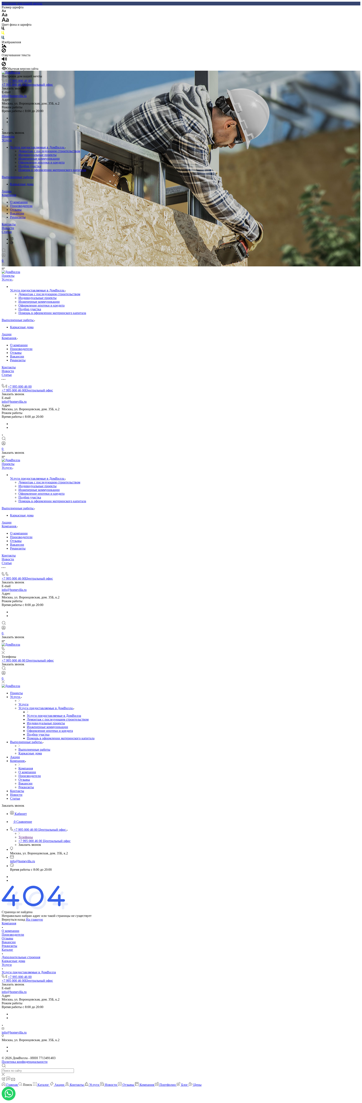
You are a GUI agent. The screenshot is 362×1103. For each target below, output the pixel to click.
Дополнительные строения (21, 957)
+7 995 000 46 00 (20, 81)
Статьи (7, 232)
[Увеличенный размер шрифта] (5, 21)
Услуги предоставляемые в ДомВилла (37, 147)
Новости (8, 228)
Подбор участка (29, 166)
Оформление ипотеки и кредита (41, 162)
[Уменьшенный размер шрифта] (4, 11)
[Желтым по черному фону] (3, 34)
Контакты (9, 224)
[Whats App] (11, 243)
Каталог (7, 949)
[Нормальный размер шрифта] (4, 15)
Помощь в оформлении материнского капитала (52, 170)
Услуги (7, 140)
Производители (21, 206)
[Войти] (3, 256)
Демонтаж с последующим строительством (49, 151)
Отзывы (16, 209)
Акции (7, 191)
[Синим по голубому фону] (3, 38)
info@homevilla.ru (14, 96)
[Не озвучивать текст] (4, 65)
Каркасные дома (22, 184)
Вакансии (17, 213)
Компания (9, 195)
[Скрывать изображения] (4, 51)
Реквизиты (18, 217)
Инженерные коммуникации (39, 158)
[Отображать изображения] (4, 46)
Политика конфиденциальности (25, 1061)
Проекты (8, 136)
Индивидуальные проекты (37, 155)
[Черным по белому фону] (3, 29)
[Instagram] (11, 239)
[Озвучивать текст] (4, 60)
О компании (19, 202)
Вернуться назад (13, 919)
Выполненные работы (18, 177)
